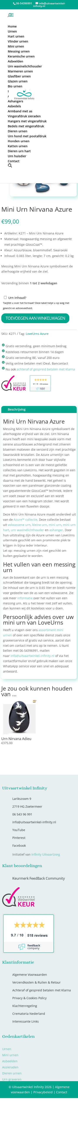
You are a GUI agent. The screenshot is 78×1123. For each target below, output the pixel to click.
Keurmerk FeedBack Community (38, 1063)
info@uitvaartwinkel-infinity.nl (32, 841)
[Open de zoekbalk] (10, 165)
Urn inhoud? (17, 483)
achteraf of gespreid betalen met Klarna (46, 554)
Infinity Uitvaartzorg (45, 1039)
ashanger (56, 715)
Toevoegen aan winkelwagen (35, 503)
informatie (24, 783)
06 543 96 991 (22, 999)
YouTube (18, 1015)
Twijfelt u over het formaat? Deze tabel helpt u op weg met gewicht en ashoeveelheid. (36, 490)
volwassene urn (19, 710)
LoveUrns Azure (37, 519)
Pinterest (18, 1023)
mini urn (55, 710)
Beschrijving (17, 594)
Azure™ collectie (25, 704)
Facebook (19, 1030)
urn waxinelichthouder (27, 715)
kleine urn (39, 710)
